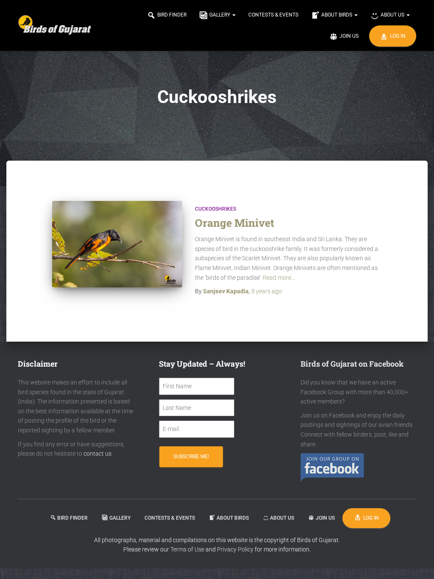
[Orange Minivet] (117, 244)
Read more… (279, 277)
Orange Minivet (234, 223)
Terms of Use (187, 549)
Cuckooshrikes (215, 209)
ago (266, 291)
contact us (97, 453)
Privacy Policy (236, 549)
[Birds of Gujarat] (55, 25)
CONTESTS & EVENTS (273, 15)
